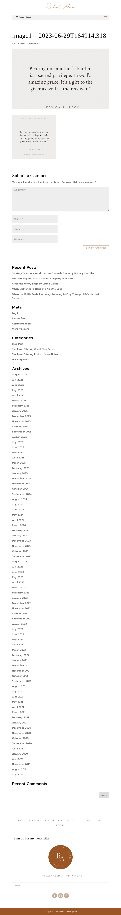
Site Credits (74, 876)
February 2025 (20, 468)
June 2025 (18, 447)
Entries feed (19, 318)
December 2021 (21, 665)
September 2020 (22, 743)
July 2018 (17, 774)
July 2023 (17, 567)
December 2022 (21, 603)
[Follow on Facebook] (54, 895)
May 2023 (17, 577)
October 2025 (20, 426)
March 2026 (19, 400)
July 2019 (17, 759)
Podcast (73, 821)
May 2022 (17, 639)
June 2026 (18, 385)
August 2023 (19, 561)
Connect (88, 821)
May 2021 (17, 702)
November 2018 (21, 764)
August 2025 (19, 437)
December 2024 (21, 478)
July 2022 (17, 629)
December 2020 (21, 728)
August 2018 (19, 769)
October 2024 (20, 489)
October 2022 (20, 613)
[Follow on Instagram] (60, 895)
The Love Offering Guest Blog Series (33, 349)
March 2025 (19, 463)
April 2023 (18, 582)
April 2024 (18, 520)
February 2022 (20, 655)
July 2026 (17, 380)
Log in (15, 313)
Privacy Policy (52, 876)
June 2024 (18, 509)
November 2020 (21, 733)
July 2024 (17, 504)
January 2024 (20, 535)
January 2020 (20, 754)
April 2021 (18, 707)
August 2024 (19, 499)
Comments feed (21, 324)
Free (61, 821)
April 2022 (18, 644)
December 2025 (21, 416)
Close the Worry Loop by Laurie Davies (35, 284)
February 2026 (20, 406)
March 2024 (19, 525)
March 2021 (18, 712)
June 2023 (18, 572)
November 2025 (21, 421)
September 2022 (21, 618)
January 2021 (19, 723)
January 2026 (20, 411)
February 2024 (20, 530)
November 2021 (21, 671)
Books (60, 825)
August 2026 (19, 374)
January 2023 (20, 598)
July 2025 (17, 442)
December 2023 (21, 541)
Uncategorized (20, 359)
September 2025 (21, 432)
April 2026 (18, 395)
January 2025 (20, 473)
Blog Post (17, 344)
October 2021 (20, 676)
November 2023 (21, 546)
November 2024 (21, 483)
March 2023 (19, 587)
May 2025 (17, 452)
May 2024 (17, 515)
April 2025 (18, 457)
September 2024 (22, 494)
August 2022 (19, 624)
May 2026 (17, 390)
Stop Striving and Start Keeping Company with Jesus (43, 278)
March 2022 (19, 650)
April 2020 (18, 748)
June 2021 (17, 697)
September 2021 (21, 681)
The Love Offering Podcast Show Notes (35, 354)
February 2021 (20, 717)
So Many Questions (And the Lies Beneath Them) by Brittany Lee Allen (53, 273)
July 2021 (17, 691)
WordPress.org (20, 329)
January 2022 (20, 660)
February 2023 (20, 593)
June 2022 (18, 634)
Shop (100, 821)
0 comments (33, 43)
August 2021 (19, 686)
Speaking (35, 821)
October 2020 (20, 738)
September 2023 (21, 556)
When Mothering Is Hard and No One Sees (37, 289)
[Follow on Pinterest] (66, 895)
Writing (50, 821)
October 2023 (20, 551)
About (22, 821)
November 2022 (21, 608)
